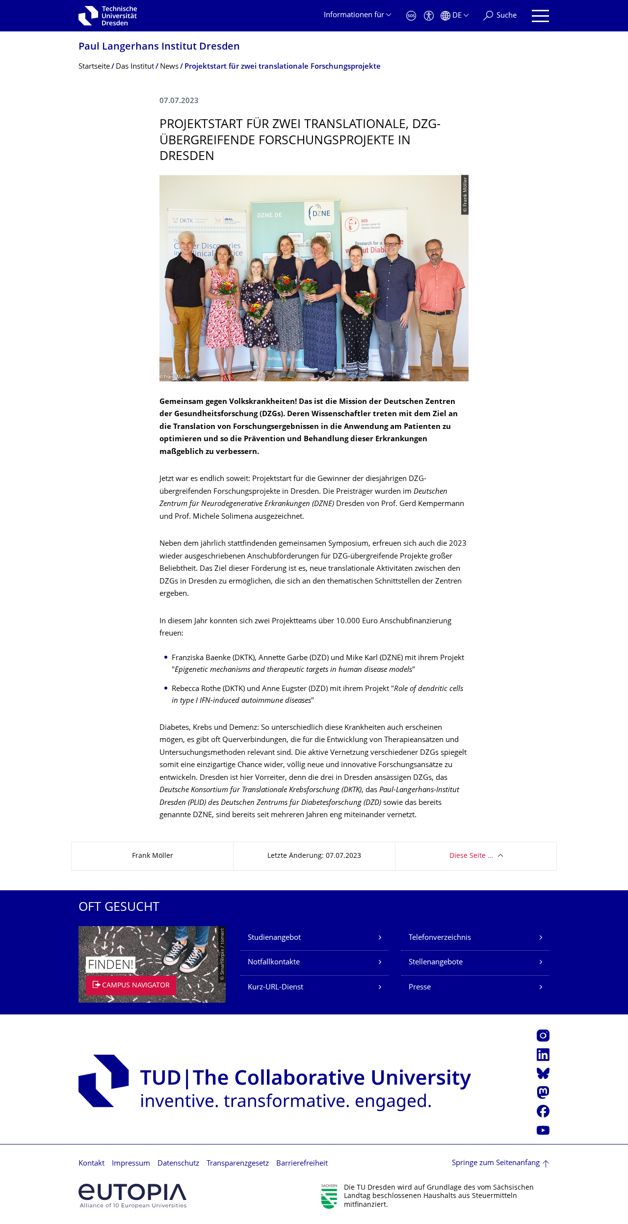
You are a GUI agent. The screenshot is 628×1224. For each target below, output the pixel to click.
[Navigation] (540, 16)
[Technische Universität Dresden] (107, 16)
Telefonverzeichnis (440, 938)
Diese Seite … (471, 856)
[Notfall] (411, 16)
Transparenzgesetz (238, 1164)
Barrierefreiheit (302, 1164)
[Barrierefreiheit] (428, 16)
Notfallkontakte (274, 962)
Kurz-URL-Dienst (275, 987)
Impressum (131, 1164)
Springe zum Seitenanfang (496, 1163)
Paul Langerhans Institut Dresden (159, 47)
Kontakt (91, 1164)
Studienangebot (274, 938)
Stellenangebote (436, 962)
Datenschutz (178, 1164)
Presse (420, 987)
